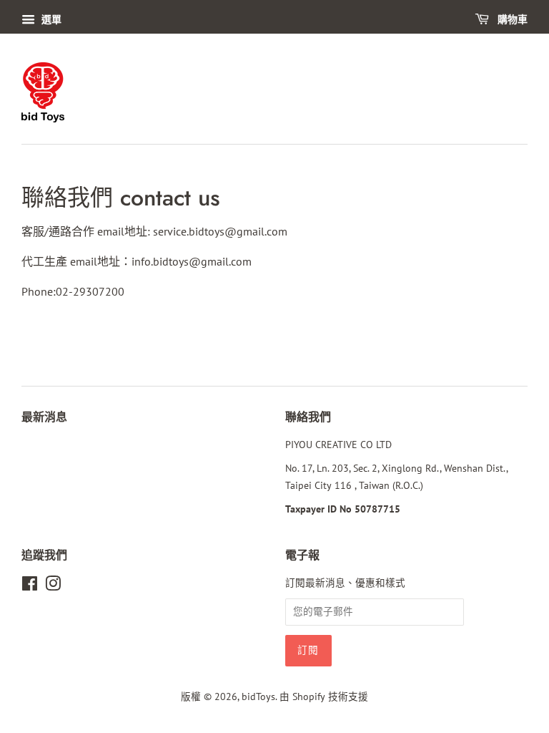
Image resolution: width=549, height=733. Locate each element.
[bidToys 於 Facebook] (29, 586)
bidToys (258, 696)
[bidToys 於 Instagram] (53, 586)
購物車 (511, 19)
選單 (50, 19)
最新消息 (44, 417)
